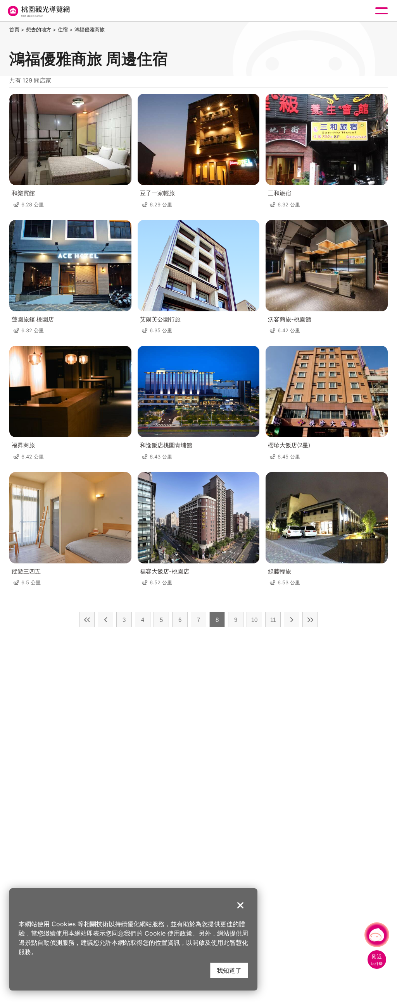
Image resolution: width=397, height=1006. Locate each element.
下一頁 (291, 619)
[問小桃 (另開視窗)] (376, 934)
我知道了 (229, 970)
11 (273, 619)
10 (254, 619)
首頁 (14, 29)
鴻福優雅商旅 (89, 29)
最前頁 (87, 619)
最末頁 (310, 619)
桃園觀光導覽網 (38, 11)
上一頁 (105, 619)
